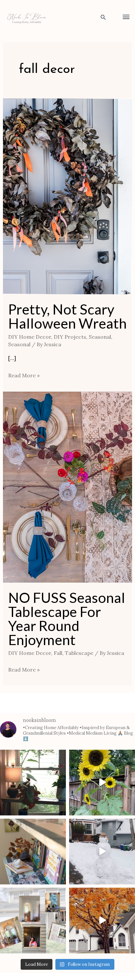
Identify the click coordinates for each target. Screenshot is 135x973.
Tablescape (79, 653)
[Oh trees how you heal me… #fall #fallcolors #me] (102, 920)
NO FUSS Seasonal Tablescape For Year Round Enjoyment (66, 618)
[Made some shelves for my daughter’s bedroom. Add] (33, 851)
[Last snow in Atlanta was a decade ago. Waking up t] (102, 851)
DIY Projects (70, 336)
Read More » (24, 375)
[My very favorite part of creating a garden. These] (102, 782)
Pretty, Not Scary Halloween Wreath (67, 316)
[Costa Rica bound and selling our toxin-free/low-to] (33, 782)
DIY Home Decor (29, 336)
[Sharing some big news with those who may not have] (33, 920)
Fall (58, 653)
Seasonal (100, 336)
